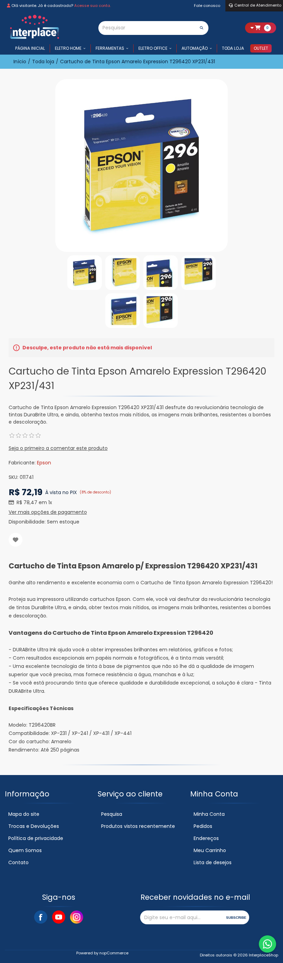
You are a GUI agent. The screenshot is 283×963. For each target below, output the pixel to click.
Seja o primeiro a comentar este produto (58, 448)
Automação (195, 48)
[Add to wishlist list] (15, 540)
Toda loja (233, 48)
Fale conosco (207, 5)
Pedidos (203, 826)
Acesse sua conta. (92, 5)
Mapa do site (23, 814)
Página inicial (30, 48)
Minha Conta (209, 814)
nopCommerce (113, 953)
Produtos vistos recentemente (138, 826)
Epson (44, 462)
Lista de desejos (213, 862)
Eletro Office (152, 48)
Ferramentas (110, 48)
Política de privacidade (35, 838)
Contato (18, 862)
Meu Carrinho (210, 850)
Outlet (261, 48)
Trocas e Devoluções (33, 826)
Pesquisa (111, 814)
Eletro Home (68, 48)
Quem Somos (25, 850)
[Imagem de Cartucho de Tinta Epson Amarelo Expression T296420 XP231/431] (84, 272)
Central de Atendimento (257, 5)
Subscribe (236, 917)
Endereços (206, 838)
